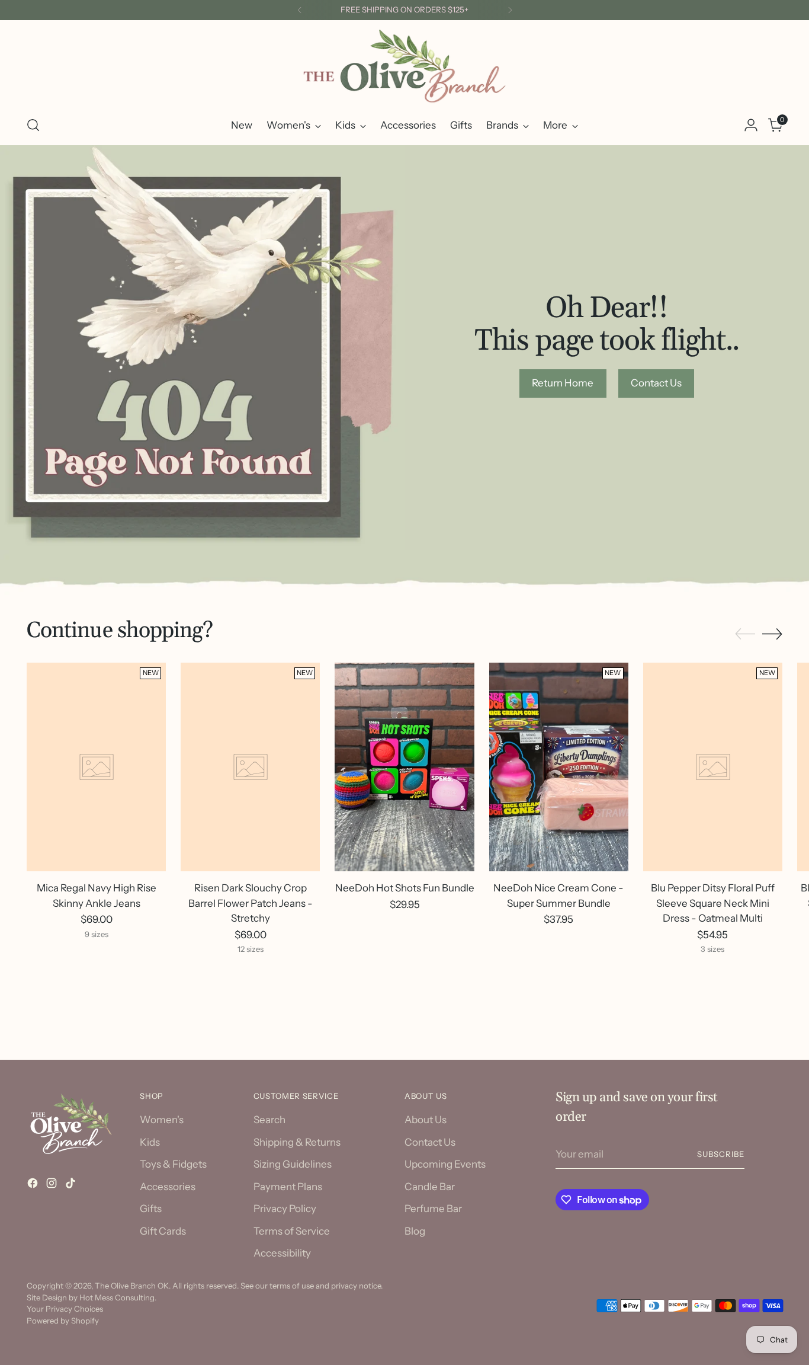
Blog (414, 1231)
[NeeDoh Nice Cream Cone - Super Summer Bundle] (558, 767)
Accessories (167, 1187)
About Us (425, 1120)
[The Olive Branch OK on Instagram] (53, 1185)
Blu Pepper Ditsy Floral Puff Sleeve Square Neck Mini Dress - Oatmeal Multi (713, 903)
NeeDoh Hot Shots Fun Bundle (404, 888)
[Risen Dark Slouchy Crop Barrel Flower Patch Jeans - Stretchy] (250, 767)
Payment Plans (287, 1187)
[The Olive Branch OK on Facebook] (34, 1185)
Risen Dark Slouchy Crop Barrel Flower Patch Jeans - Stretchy (250, 903)
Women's (162, 1120)
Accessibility (282, 1253)
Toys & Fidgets (173, 1164)
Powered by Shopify (63, 1320)
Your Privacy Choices (65, 1308)
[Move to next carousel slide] (772, 634)
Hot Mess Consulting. (117, 1297)
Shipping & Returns (297, 1142)
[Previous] (300, 10)
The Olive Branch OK (132, 1285)
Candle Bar (429, 1187)
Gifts (151, 1208)
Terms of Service (291, 1231)
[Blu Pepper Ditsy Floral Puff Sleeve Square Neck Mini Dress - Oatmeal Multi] (712, 767)
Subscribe (720, 1154)
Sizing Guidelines (292, 1164)
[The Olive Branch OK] (404, 66)
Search (269, 1120)
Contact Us (429, 1142)
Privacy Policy (284, 1208)
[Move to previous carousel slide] (745, 634)
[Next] (510, 10)
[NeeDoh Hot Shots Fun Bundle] (404, 767)
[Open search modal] (33, 125)
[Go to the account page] (751, 125)
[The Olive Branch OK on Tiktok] (72, 1185)
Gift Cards (163, 1231)
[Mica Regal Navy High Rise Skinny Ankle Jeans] (96, 767)
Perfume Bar (433, 1208)
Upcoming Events (445, 1164)
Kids (150, 1142)
